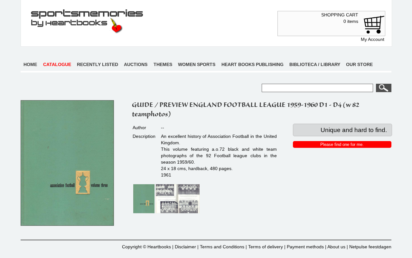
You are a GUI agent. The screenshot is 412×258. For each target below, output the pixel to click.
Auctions (135, 64)
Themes (163, 64)
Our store (359, 64)
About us (336, 246)
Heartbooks (159, 246)
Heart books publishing (252, 64)
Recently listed (97, 64)
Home (30, 64)
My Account (372, 39)
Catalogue (57, 64)
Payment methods (305, 246)
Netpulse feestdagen (370, 246)
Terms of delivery (265, 246)
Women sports (196, 64)
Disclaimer (185, 246)
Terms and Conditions (222, 246)
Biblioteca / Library (314, 64)
